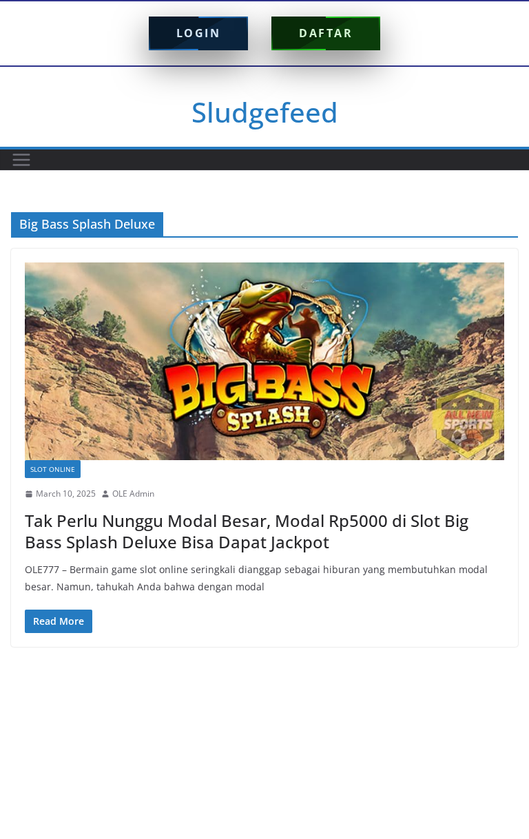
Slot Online (52, 469)
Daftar (326, 33)
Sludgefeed (264, 112)
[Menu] (21, 159)
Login (198, 33)
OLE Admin (133, 493)
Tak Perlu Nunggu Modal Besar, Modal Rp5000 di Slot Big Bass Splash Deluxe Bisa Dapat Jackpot (246, 531)
